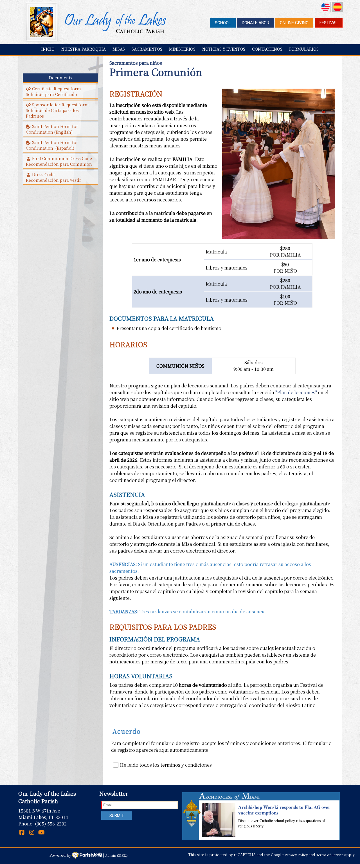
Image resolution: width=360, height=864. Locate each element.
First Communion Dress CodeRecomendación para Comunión (59, 161)
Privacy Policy (296, 854)
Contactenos (267, 49)
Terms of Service (329, 854)
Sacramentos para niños (135, 63)
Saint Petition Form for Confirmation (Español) (52, 145)
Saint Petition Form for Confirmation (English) (52, 129)
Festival (329, 22)
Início (48, 49)
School (223, 22)
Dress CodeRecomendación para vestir (53, 177)
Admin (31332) (116, 855)
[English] (325, 7)
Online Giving (294, 22)
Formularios (304, 49)
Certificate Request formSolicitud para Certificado (53, 91)
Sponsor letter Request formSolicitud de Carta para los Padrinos (57, 110)
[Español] (337, 7)
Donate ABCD (255, 22)
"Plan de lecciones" (296, 392)
